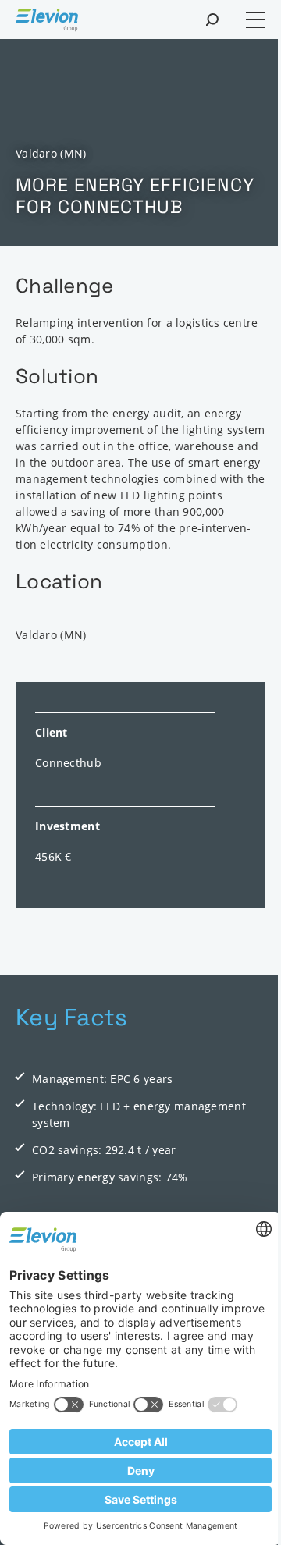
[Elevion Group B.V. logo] (47, 22)
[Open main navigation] (255, 20)
